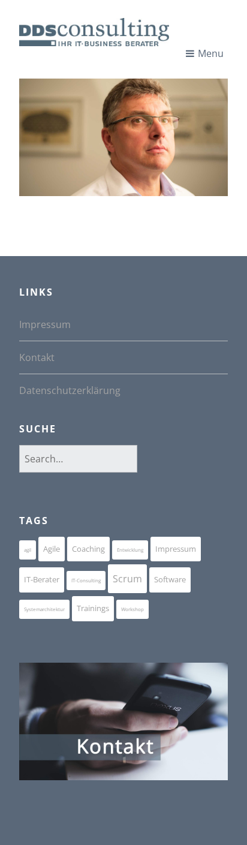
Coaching (88, 548)
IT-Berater (41, 579)
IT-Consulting (86, 580)
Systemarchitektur (44, 609)
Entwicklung (130, 549)
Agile (51, 548)
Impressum (45, 324)
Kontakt (37, 357)
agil (27, 549)
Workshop (132, 609)
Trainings (93, 608)
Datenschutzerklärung (70, 390)
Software (170, 579)
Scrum (127, 578)
